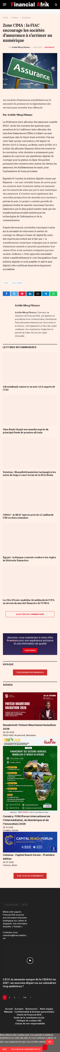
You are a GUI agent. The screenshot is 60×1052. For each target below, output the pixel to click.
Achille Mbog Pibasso (21, 47)
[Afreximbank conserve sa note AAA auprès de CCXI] (30, 367)
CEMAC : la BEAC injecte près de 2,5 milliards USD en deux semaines (28, 516)
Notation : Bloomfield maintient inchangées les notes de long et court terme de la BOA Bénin (29, 474)
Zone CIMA (17, 283)
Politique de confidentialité (25, 1049)
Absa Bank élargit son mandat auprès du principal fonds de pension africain (25, 431)
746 (24, 997)
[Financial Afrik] (30, 4)
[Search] (55, 4)
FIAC (6, 283)
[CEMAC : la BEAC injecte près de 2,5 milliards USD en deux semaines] (30, 495)
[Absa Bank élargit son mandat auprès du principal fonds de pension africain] (30, 410)
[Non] (45, 1047)
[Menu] (4, 4)
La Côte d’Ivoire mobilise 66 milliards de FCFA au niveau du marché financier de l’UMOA (29, 602)
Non (4, 1049)
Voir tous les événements (30, 876)
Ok (49, 1042)
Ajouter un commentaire (30, 614)
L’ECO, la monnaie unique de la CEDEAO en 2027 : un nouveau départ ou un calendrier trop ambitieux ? (29, 983)
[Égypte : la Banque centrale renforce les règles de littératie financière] (30, 538)
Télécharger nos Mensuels (30, 672)
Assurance (49, 47)
